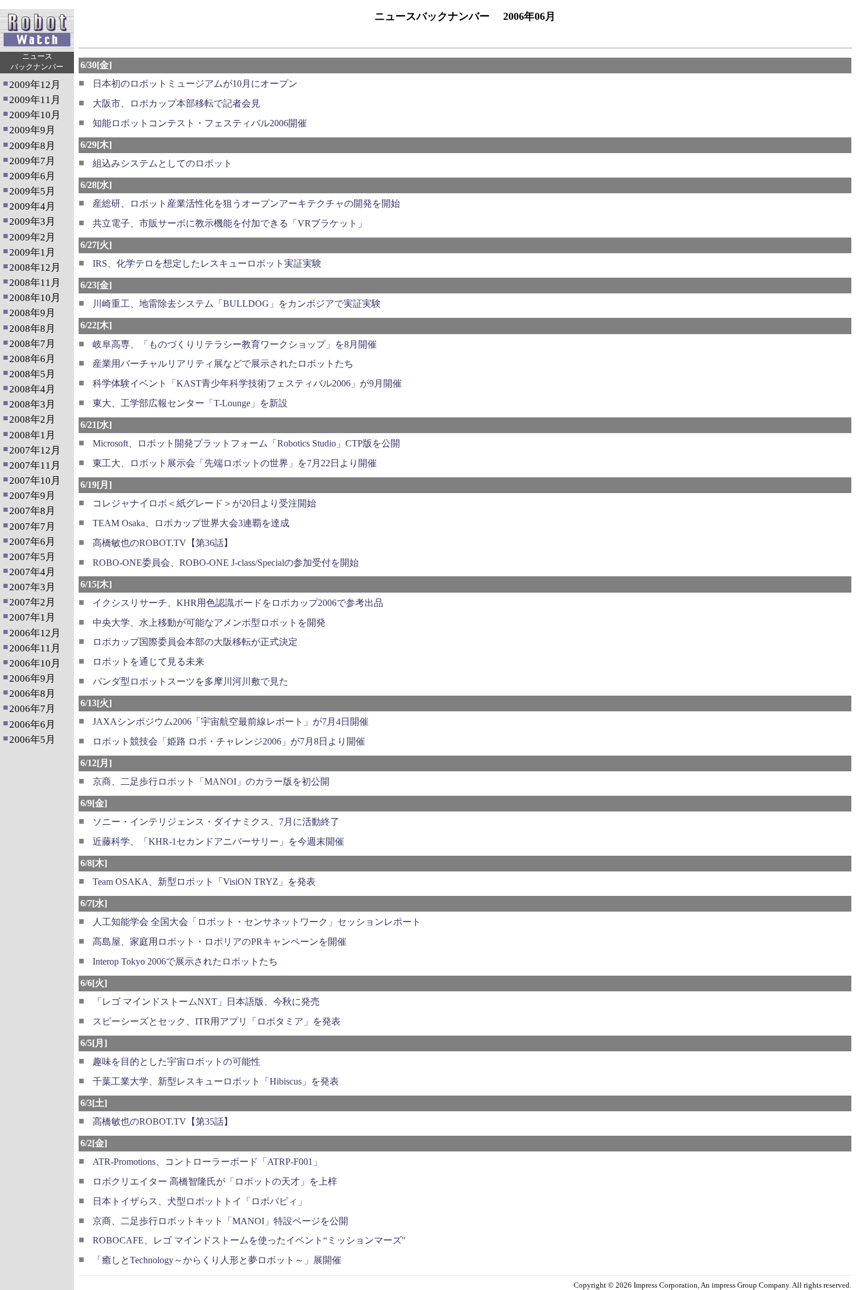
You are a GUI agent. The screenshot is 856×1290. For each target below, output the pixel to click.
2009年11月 (35, 99)
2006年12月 (35, 633)
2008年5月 (32, 374)
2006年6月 (32, 724)
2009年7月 (32, 160)
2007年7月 (32, 526)
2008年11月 (35, 282)
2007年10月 (35, 480)
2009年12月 (35, 84)
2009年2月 (32, 237)
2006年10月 (35, 663)
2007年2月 (32, 602)
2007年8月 (32, 510)
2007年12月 (35, 450)
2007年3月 (32, 587)
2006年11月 (35, 648)
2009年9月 (32, 130)
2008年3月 (32, 404)
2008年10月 (35, 297)
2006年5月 (32, 739)
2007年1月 (32, 617)
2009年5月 (32, 191)
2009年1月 (32, 252)
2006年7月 (32, 708)
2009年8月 (32, 145)
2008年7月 (32, 343)
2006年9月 (32, 678)
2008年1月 (32, 435)
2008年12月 (35, 267)
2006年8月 (32, 693)
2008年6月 (32, 358)
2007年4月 (32, 571)
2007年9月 (32, 495)
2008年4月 (32, 389)
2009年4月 (32, 206)
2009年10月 (35, 115)
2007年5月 (32, 556)
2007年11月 (35, 465)
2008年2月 (32, 419)
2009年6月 (32, 176)
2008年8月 (32, 328)
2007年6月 (32, 541)
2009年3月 (32, 221)
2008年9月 (32, 312)
